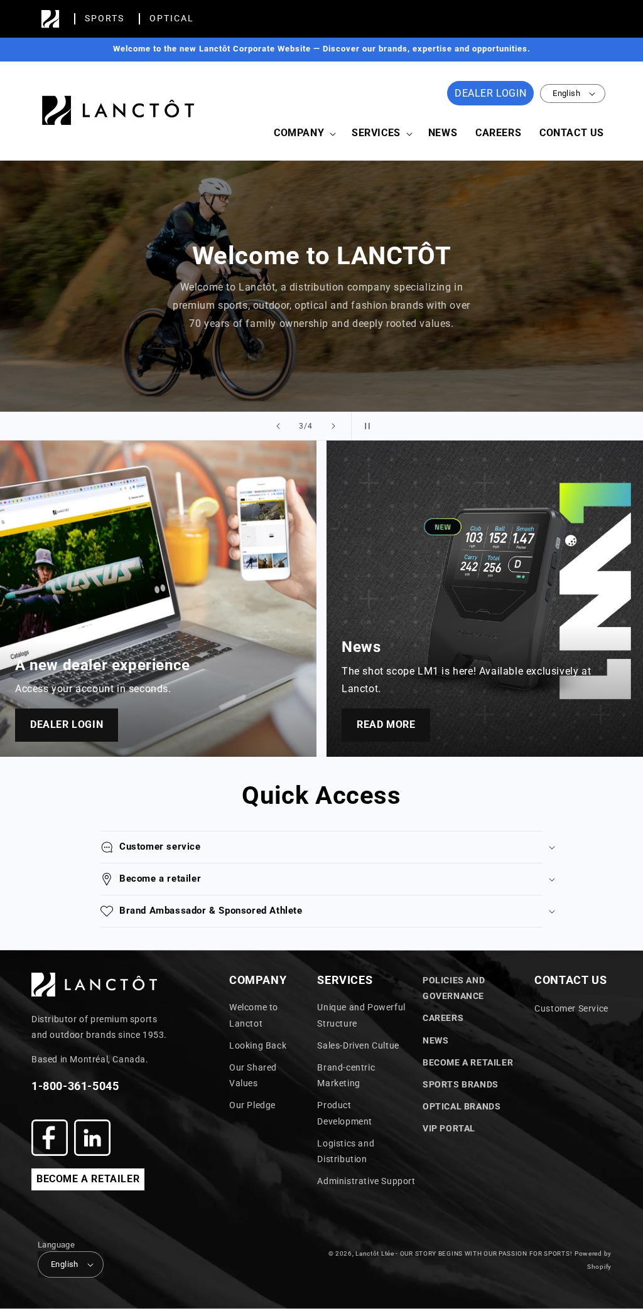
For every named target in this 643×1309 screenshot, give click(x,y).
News (435, 1040)
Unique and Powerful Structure (361, 1015)
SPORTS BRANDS (461, 1084)
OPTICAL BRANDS (461, 1106)
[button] (303, 133)
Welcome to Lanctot (253, 1015)
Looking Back (257, 1045)
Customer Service (571, 1008)
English (566, 93)
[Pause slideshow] (365, 426)
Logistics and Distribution (345, 1151)
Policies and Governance (454, 988)
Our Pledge (252, 1105)
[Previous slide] (278, 426)
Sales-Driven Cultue (358, 1045)
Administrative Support (366, 1181)
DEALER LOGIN (490, 93)
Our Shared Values (253, 1075)
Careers (443, 1018)
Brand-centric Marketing (346, 1075)
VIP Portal (449, 1128)
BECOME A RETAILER (87, 1179)
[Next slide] (333, 426)
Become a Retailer (468, 1062)
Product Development (344, 1113)
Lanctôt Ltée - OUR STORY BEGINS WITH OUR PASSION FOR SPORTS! (463, 1253)
